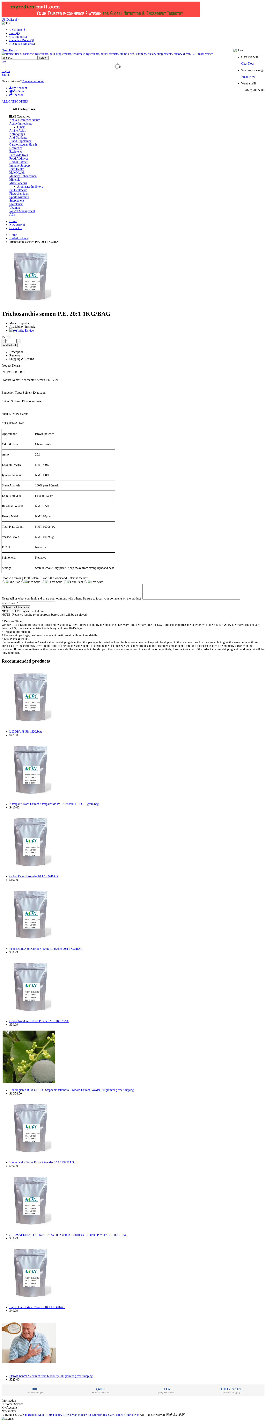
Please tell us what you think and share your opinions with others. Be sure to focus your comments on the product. (72, 598)
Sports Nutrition (19, 197)
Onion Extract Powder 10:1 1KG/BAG (33, 876)
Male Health (17, 172)
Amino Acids (17, 130)
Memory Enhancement (23, 176)
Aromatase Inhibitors (30, 186)
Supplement (16, 200)
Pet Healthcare (18, 190)
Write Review (26, 330)
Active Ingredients (20, 123)
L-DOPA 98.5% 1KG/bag (25, 731)
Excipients (15, 151)
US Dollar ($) (10, 19)
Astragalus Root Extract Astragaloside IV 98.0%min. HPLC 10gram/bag (54, 804)
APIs (12, 214)
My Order (18, 91)
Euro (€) (14, 33)
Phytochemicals (19, 193)
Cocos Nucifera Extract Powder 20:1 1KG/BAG (39, 1021)
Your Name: (10, 603)
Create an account (33, 81)
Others (21, 127)
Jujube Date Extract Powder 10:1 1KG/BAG (37, 1307)
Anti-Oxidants (18, 137)
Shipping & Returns (21, 359)
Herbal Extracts (18, 162)
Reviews (14, 355)
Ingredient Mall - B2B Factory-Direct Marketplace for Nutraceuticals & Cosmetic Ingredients (82, 1414)
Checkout (18, 95)
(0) (15, 330)
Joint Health (16, 169)
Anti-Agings (17, 134)
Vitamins (14, 207)
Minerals (14, 179)
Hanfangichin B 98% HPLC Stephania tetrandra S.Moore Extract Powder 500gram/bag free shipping (71, 1090)
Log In (6, 71)
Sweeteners (16, 204)
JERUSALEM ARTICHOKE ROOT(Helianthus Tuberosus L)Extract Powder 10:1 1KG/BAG (68, 1234)
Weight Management (22, 211)
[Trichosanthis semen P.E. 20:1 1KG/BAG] (31, 304)
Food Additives (18, 158)
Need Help (8, 50)
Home (13, 221)
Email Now (248, 76)
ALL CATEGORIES (15, 101)
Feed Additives (18, 155)
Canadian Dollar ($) (21, 40)
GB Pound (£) (18, 36)
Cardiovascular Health (23, 144)
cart (4, 61)
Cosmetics (15, 148)
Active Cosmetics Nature (24, 120)
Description (16, 352)
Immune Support (19, 165)
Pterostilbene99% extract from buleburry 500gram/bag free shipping (51, 1376)
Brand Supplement (20, 141)
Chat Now (247, 63)
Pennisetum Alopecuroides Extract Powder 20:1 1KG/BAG (46, 948)
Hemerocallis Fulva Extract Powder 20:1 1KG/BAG (41, 1162)
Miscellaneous (18, 183)
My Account (19, 88)
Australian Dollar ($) (22, 43)
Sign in (6, 74)
